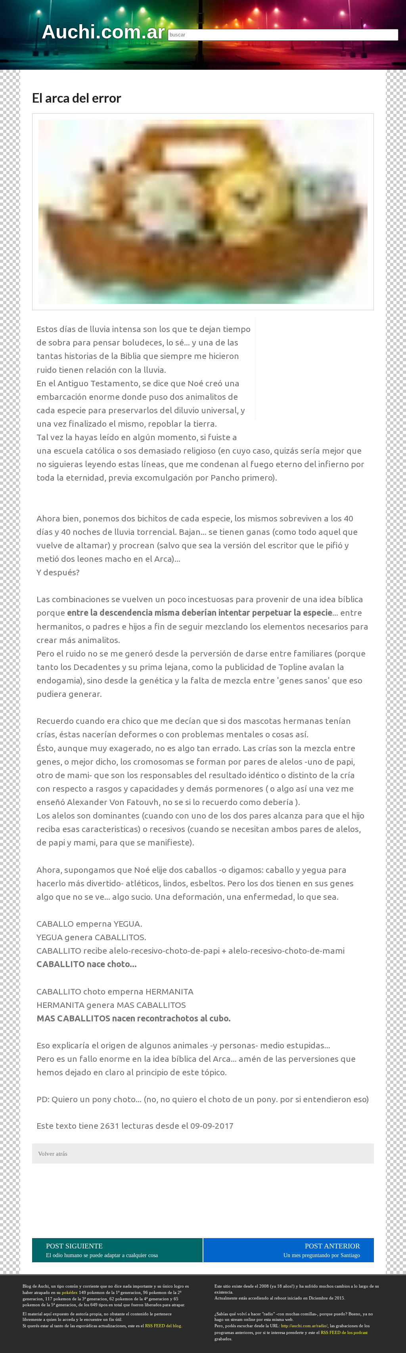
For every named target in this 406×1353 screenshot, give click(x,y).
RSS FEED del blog (163, 1325)
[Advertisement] (314, 368)
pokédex (70, 1292)
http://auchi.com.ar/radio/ (304, 1325)
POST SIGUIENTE (102, 1250)
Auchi (103, 31)
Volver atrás (52, 1154)
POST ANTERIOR (321, 1250)
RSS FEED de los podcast (344, 1332)
